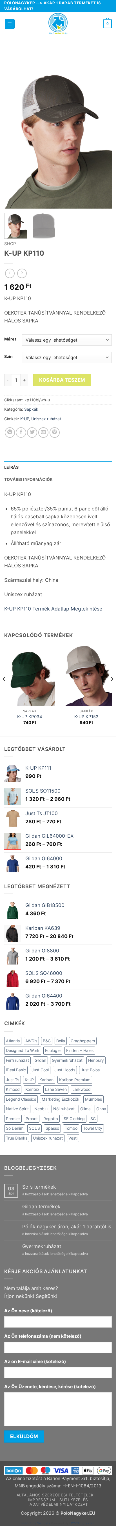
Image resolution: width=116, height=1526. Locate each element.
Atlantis (13, 1040)
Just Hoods (64, 1069)
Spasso (52, 1128)
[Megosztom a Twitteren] (32, 432)
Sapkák (31, 409)
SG (93, 1118)
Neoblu (41, 1108)
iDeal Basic (16, 1069)
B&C (47, 1040)
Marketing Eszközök (60, 1099)
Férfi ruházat (17, 1060)
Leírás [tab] (11, 467)
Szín (8, 357)
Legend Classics (21, 1099)
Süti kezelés (73, 1500)
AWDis (31, 1040)
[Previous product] (22, 273)
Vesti (72, 1138)
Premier (13, 1118)
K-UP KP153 (86, 716)
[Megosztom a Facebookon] (21, 432)
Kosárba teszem (62, 380)
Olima (85, 1108)
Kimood (13, 1089)
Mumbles (93, 1099)
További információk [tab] (28, 479)
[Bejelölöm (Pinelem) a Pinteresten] (55, 432)
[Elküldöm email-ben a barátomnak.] (43, 432)
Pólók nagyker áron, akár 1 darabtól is (66, 1226)
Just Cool (40, 1069)
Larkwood (81, 1089)
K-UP (24, 418)
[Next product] (10, 273)
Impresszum (41, 1500)
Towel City (92, 1128)
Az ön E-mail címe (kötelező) (35, 1361)
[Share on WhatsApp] (10, 432)
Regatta (50, 1118)
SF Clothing (74, 1118)
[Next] (102, 128)
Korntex (32, 1089)
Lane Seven (56, 1089)
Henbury (96, 1060)
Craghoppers (83, 1040)
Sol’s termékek (39, 1187)
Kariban (46, 1079)
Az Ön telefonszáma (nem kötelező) (42, 1336)
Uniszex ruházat (46, 418)
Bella (60, 1040)
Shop (10, 243)
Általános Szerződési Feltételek (55, 1495)
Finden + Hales (79, 1050)
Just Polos (90, 1069)
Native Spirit (17, 1108)
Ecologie (53, 1050)
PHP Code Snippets (35, 1523)
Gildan (40, 1060)
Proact (32, 1118)
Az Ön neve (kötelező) (28, 1310)
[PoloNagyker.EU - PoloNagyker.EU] (58, 24)
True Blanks (16, 1138)
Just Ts (12, 1079)
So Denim (14, 1128)
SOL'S (34, 1128)
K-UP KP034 (29, 716)
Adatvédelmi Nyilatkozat (59, 1504)
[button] (10, 24)
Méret (10, 339)
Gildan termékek (41, 1206)
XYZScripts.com (83, 1523)
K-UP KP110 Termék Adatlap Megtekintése (53, 609)
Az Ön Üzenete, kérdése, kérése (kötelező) (50, 1386)
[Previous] (13, 128)
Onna (101, 1108)
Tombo (71, 1128)
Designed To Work (22, 1050)
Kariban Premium (74, 1079)
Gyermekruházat (67, 1060)
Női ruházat (64, 1108)
